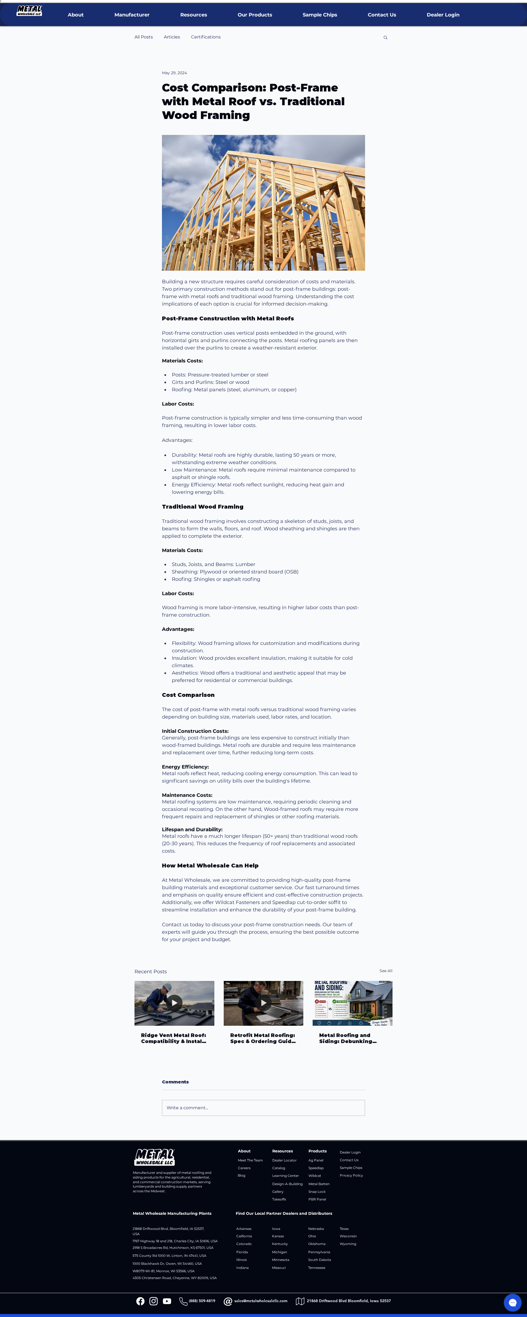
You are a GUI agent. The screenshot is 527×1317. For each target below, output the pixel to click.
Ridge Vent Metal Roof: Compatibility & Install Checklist (173, 1038)
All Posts (143, 37)
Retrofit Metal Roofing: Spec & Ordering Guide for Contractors (262, 1038)
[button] (75, 15)
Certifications (206, 37)
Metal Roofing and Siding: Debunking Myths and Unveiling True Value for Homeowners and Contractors (348, 1038)
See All (386, 970)
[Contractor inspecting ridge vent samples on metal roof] (174, 1003)
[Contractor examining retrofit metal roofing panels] (264, 1003)
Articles (172, 37)
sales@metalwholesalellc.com (260, 1300)
